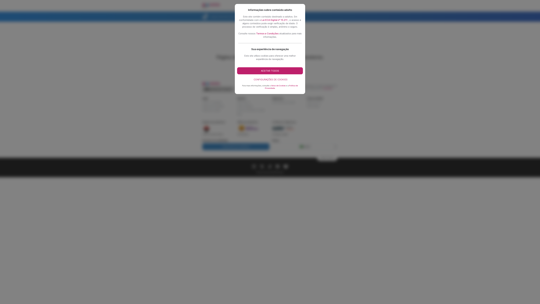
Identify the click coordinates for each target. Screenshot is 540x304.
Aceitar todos (270, 70)
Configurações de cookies (270, 79)
